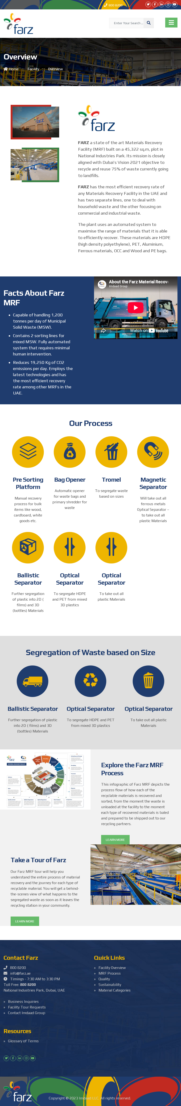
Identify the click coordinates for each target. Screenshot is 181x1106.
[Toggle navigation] (171, 23)
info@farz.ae (19, 973)
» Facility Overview (110, 967)
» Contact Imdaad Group (24, 1013)
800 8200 (115, 5)
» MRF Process (107, 973)
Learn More (115, 840)
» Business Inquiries (21, 1001)
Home (14, 69)
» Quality (102, 979)
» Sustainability (107, 984)
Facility (33, 69)
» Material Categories (112, 990)
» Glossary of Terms (21, 1041)
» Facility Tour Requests (25, 1007)
